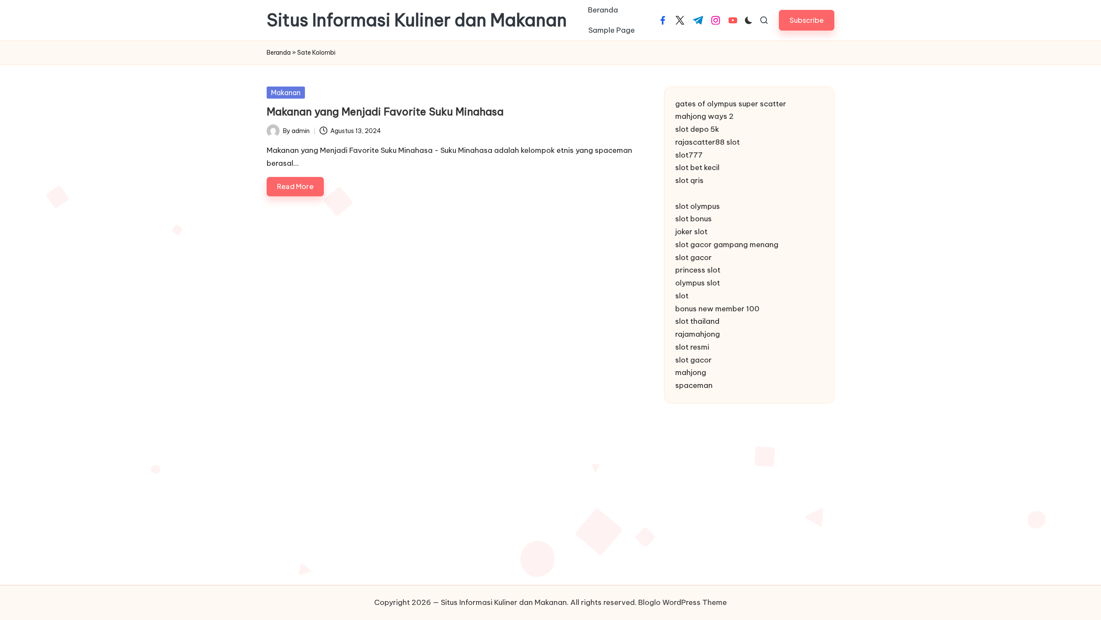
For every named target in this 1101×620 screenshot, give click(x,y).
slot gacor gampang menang (726, 244)
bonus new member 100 (717, 308)
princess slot (697, 270)
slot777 (689, 155)
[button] (806, 20)
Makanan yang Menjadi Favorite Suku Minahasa (385, 111)
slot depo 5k (697, 129)
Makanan (286, 92)
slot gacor (693, 257)
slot (682, 296)
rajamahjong (697, 334)
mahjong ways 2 (704, 116)
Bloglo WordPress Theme (682, 602)
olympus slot (697, 283)
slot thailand (697, 321)
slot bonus (693, 218)
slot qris (689, 180)
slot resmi (692, 347)
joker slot (691, 231)
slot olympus (697, 206)
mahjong (690, 372)
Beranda (279, 52)
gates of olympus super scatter (730, 103)
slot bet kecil (697, 167)
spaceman (694, 385)
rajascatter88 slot (707, 142)
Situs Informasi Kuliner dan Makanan (417, 20)
